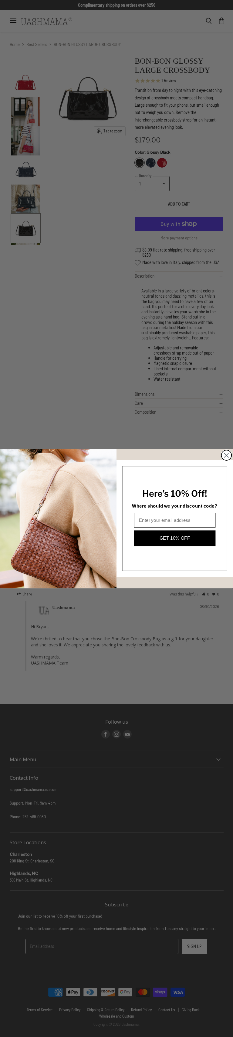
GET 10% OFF (175, 537)
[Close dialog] (226, 455)
